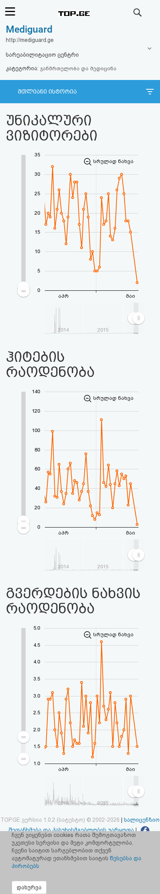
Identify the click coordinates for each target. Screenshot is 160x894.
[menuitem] (24, 748)
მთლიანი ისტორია (47, 91)
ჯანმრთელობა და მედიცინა (78, 68)
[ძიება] (138, 12)
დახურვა (29, 887)
